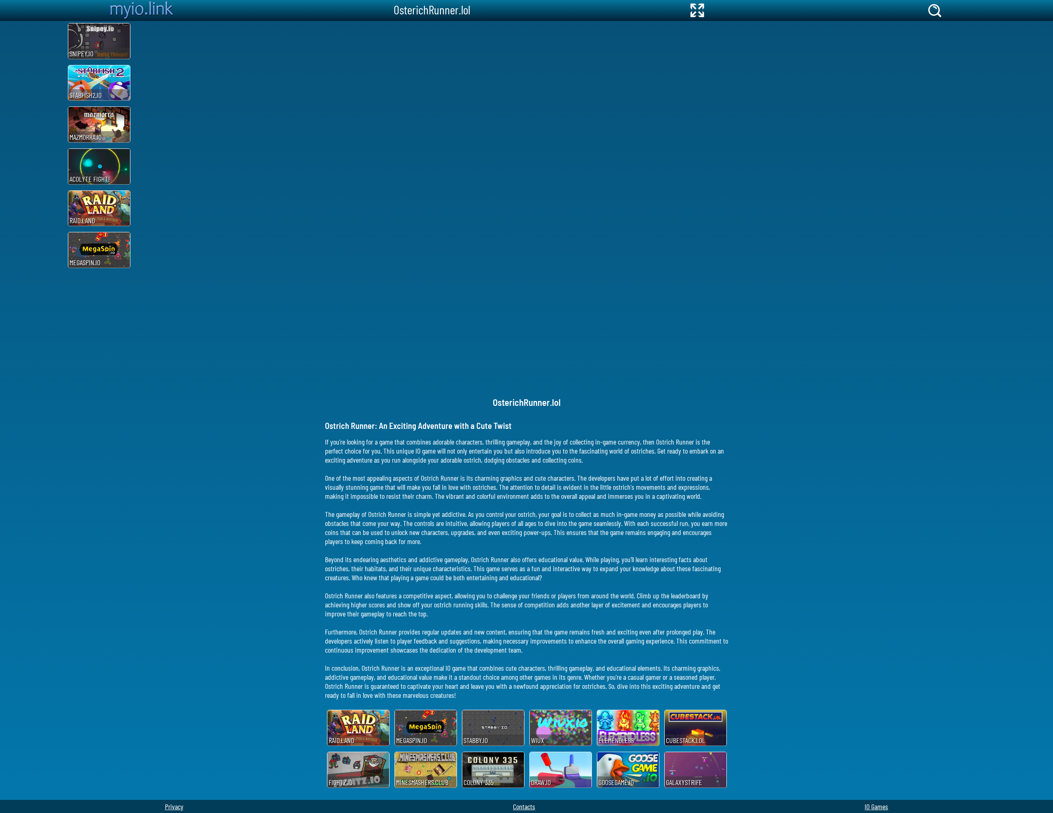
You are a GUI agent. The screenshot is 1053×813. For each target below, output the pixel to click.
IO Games (876, 806)
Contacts (524, 806)
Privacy (174, 806)
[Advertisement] (33, 144)
